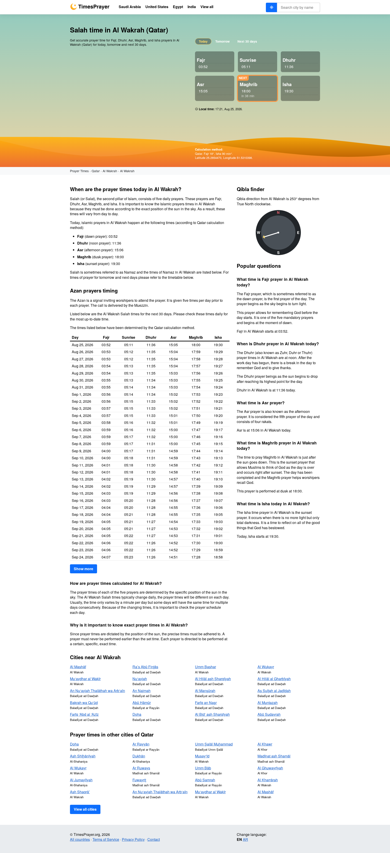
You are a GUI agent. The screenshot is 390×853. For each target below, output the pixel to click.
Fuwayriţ (139, 779)
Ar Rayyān (140, 744)
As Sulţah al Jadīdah (274, 690)
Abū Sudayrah (269, 714)
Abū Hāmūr (141, 702)
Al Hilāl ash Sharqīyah (213, 678)
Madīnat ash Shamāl (274, 756)
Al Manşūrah (205, 690)
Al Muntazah (268, 702)
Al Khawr (265, 744)
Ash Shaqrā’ (80, 791)
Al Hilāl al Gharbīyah (274, 678)
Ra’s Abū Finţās (145, 666)
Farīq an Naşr (206, 702)
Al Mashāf (78, 666)
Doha (136, 714)
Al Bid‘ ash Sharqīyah (212, 714)
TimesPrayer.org (90, 7)
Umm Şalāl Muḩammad (214, 744)
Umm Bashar (205, 666)
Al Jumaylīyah (81, 779)
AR (245, 839)
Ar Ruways (141, 768)
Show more (83, 568)
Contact (153, 839)
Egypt (178, 6)
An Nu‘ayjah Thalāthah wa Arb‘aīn (97, 690)
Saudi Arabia (130, 6)
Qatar (96, 171)
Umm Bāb (203, 768)
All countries (80, 839)
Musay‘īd (202, 756)
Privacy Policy (133, 839)
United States (156, 6)
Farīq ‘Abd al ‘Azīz (84, 714)
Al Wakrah (110, 171)
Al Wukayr (266, 666)
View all (206, 6)
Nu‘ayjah (139, 678)
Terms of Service (106, 839)
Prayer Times (79, 171)
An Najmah (141, 690)
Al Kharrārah (268, 779)
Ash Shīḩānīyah (82, 756)
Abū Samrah (205, 779)
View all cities (85, 809)
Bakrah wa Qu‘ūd (84, 702)
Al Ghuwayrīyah (270, 768)
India (192, 6)
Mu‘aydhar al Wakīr (85, 678)
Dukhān (138, 756)
